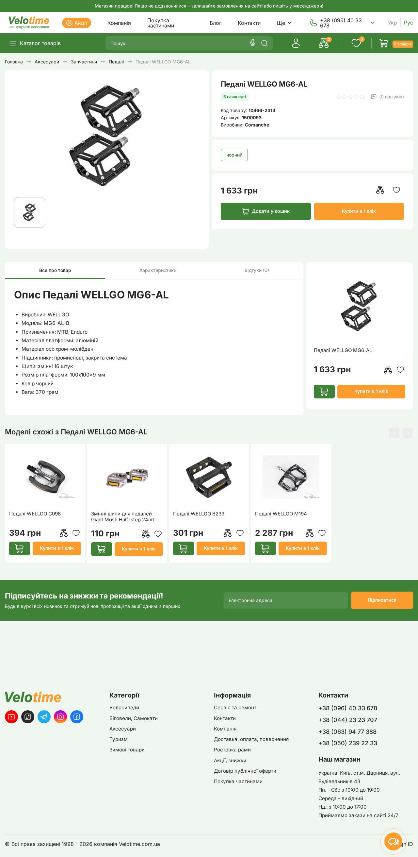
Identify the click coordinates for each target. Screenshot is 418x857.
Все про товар (55, 270)
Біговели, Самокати (133, 718)
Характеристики (157, 270)
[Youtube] (11, 716)
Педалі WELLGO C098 (35, 514)
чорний (234, 155)
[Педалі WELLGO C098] (45, 477)
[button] (394, 433)
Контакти (249, 22)
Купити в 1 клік (359, 211)
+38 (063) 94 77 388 (347, 731)
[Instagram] (60, 716)
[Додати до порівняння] (380, 189)
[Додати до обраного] (396, 189)
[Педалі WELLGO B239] (209, 477)
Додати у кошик (271, 211)
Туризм (118, 739)
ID (410, 844)
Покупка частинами (160, 23)
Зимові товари (127, 750)
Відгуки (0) (257, 270)
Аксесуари (122, 729)
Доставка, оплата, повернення (251, 739)
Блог (215, 22)
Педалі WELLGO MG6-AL (343, 350)
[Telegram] (44, 716)
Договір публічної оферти (245, 771)
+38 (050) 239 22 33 (347, 743)
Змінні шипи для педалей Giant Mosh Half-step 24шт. (123, 517)
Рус (408, 23)
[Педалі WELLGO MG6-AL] (359, 306)
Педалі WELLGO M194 (281, 514)
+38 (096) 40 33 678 (341, 23)
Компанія (119, 22)
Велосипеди (124, 707)
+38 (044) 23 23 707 (347, 719)
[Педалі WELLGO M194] (291, 477)
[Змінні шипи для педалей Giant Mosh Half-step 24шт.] (127, 477)
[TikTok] (27, 716)
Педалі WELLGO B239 (198, 514)
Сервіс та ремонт (235, 707)
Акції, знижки (230, 760)
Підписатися (382, 600)
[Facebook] (76, 716)
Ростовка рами (232, 750)
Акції (80, 23)
